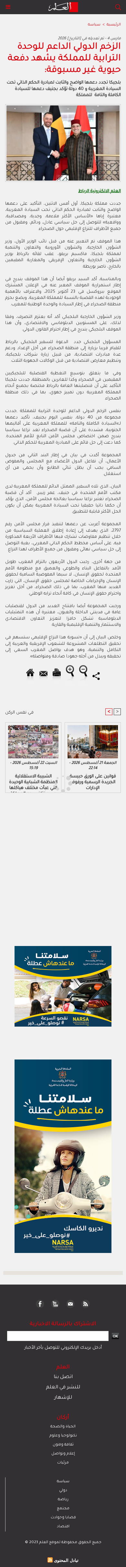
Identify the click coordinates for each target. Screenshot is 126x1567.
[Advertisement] (54, 782)
